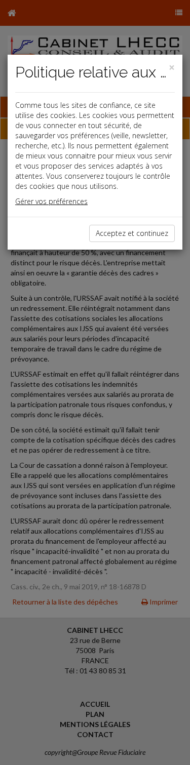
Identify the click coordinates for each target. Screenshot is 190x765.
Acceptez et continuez (132, 233)
